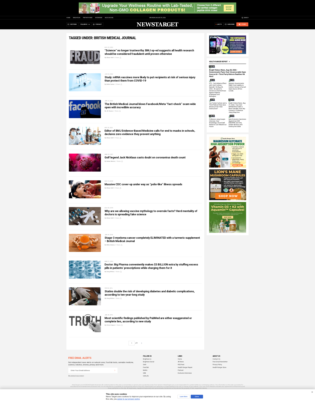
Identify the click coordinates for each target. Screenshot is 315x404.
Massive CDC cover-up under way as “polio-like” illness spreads (143, 184)
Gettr (144, 364)
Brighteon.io (147, 359)
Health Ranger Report (218, 62)
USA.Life (146, 376)
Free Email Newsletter (220, 362)
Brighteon (76, 17)
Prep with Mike (87, 17)
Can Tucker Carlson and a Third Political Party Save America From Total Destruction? (218, 106)
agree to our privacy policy (128, 399)
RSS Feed (181, 364)
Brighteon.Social (148, 362)
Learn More (183, 396)
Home (68, 17)
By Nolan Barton (110, 161)
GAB (144, 373)
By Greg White (109, 271)
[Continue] (115, 370)
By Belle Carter (109, 84)
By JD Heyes (109, 111)
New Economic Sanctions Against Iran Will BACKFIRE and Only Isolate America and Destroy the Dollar (237, 122)
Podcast (180, 370)
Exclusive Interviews (185, 373)
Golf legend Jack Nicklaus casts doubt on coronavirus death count (145, 157)
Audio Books (109, 17)
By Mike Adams (110, 245)
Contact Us (216, 359)
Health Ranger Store (219, 367)
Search (246, 17)
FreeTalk (146, 367)
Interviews (98, 17)
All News (181, 362)
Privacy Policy (217, 364)
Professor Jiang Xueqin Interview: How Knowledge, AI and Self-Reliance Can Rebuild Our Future (218, 122)
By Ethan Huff (109, 57)
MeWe (145, 370)
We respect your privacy (76, 376)
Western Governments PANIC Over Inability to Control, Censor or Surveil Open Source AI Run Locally (237, 87)
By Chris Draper (110, 325)
